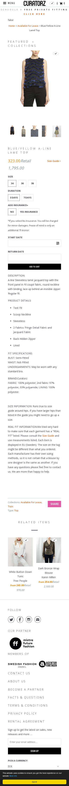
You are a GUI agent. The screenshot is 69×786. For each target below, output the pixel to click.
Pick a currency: (18, 760)
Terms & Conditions (28, 705)
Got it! (34, 781)
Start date (15, 237)
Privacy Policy (22, 713)
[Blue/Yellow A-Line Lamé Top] (34, 78)
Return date (16, 251)
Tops (10, 506)
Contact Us (19, 673)
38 (32, 183)
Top (16, 510)
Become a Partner (26, 689)
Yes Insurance (29, 211)
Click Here (34, 14)
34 (12, 183)
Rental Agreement (26, 721)
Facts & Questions (26, 697)
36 (22, 183)
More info (13, 775)
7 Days (27, 197)
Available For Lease (28, 25)
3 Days (14, 197)
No (12, 211)
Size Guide (53, 161)
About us (17, 681)
